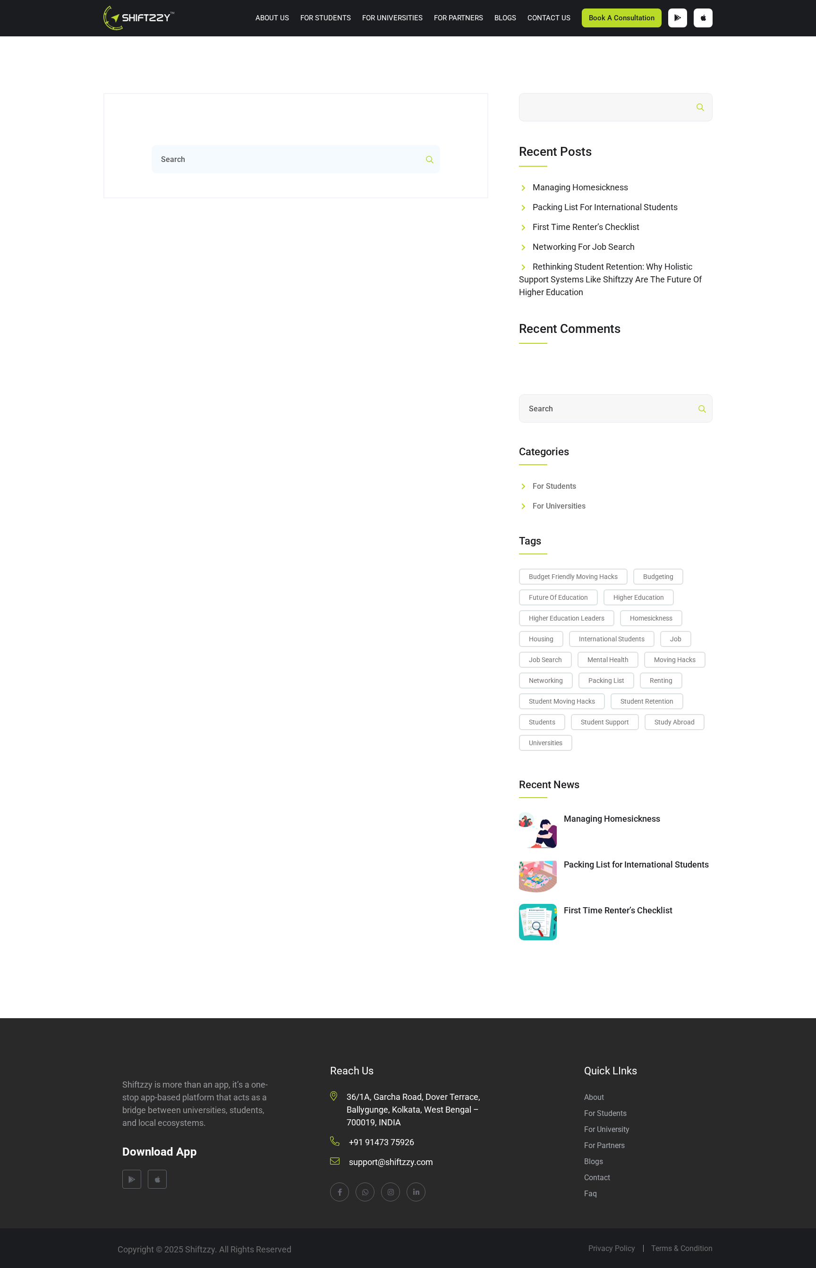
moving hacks (675, 660)
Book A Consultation (621, 18)
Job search (545, 660)
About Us (272, 18)
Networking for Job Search (584, 247)
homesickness (651, 618)
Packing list (606, 680)
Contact (597, 1177)
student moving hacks (562, 701)
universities (545, 743)
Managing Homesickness (580, 187)
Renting (661, 680)
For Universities (392, 18)
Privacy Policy (611, 1248)
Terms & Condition (682, 1248)
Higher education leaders (566, 618)
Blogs (505, 18)
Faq (590, 1193)
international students (612, 639)
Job (675, 639)
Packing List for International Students (605, 207)
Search (673, 107)
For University (606, 1129)
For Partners (458, 18)
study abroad (674, 722)
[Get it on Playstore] (677, 18)
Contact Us (548, 18)
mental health (608, 660)
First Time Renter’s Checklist (586, 227)
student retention (646, 701)
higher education (638, 597)
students (542, 722)
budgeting (658, 576)
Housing (541, 639)
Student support (605, 722)
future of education (558, 597)
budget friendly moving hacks (573, 576)
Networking (546, 680)
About (594, 1097)
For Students (325, 18)
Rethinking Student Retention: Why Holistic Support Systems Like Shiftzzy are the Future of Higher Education (610, 279)
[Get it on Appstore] (703, 18)
